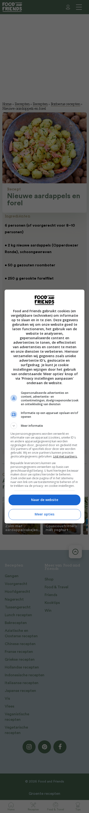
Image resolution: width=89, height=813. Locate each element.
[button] (44, 425)
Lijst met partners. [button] (65, 456)
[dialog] (45, 406)
